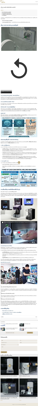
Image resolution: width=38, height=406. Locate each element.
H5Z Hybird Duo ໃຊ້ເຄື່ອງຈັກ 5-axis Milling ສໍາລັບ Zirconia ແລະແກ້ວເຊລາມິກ (9, 398)
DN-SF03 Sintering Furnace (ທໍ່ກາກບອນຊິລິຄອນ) (9, 375)
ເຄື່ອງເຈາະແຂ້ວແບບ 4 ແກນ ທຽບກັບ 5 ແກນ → (8, 310)
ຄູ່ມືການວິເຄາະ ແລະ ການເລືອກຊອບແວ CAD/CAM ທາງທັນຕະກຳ (31, 328)
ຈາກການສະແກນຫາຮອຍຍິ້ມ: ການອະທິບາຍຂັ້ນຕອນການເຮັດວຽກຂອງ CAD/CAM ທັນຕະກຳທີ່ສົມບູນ (12, 328)
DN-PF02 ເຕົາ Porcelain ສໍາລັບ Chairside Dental (27, 397)
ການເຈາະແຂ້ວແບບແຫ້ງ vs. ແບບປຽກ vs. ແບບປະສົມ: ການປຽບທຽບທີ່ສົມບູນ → (12, 312)
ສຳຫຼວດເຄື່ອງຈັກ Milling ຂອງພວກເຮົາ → (6, 262)
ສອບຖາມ (2, 377)
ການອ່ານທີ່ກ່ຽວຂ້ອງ (4, 15)
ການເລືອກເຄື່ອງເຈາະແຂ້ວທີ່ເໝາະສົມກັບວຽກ (7, 14)
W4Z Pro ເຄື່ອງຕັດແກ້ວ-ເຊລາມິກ (24, 375)
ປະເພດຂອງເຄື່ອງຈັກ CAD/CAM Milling (6, 13)
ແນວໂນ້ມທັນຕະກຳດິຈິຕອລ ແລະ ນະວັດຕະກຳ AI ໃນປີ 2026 (12, 323)
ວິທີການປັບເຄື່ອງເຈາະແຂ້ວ (27, 323)
